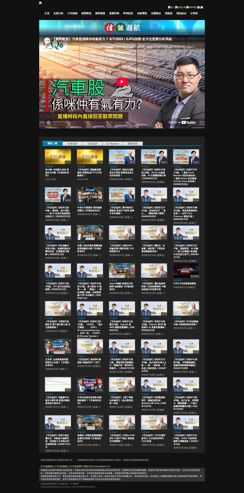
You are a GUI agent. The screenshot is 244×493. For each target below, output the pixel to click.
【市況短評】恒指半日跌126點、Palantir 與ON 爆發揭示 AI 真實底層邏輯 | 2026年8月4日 (153, 325)
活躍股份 (156, 13)
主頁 (46, 13)
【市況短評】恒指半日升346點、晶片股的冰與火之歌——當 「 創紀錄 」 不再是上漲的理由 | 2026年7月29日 (153, 365)
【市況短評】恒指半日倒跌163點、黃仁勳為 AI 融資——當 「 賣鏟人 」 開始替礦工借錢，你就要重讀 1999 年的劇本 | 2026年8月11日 (89, 290)
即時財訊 (128, 13)
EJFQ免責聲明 (76, 466)
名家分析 (58, 13)
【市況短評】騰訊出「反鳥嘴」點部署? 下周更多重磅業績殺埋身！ (153, 248)
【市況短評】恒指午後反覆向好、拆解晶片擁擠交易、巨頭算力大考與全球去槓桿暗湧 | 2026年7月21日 (58, 441)
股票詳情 (114, 13)
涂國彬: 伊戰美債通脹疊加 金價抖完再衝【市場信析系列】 (89, 438)
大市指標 (72, 13)
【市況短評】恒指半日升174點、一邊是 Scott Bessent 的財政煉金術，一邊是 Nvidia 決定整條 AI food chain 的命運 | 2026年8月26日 (185, 176)
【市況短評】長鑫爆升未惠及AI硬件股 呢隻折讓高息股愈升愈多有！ (57, 400)
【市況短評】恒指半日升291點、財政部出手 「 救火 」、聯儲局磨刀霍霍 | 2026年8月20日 (153, 212)
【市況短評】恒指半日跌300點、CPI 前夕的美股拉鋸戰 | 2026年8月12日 (57, 286)
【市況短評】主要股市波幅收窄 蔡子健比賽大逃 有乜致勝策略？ (57, 324)
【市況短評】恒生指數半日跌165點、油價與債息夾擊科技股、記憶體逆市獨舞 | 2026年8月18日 (57, 250)
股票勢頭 (86, 13)
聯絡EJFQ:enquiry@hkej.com (97, 466)
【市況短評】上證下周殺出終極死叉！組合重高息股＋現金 (121, 400)
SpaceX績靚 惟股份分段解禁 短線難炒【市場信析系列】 (121, 286)
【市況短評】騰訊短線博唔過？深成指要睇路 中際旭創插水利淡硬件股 (153, 286)
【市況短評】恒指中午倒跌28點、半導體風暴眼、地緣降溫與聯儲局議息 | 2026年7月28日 (185, 363)
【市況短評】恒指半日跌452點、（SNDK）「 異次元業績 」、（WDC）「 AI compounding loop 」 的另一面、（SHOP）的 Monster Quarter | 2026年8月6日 (90, 330)
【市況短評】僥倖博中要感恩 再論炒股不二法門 (89, 361)
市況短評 (93, 143)
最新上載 (52, 143)
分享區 (194, 13)
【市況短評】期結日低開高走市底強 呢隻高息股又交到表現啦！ (121, 172)
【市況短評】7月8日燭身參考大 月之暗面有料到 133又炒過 (153, 438)
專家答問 (133, 143)
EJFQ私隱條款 (61, 466)
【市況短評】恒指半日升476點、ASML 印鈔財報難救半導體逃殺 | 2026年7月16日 (186, 439)
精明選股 (100, 13)
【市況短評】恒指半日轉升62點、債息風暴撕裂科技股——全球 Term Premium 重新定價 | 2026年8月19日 (185, 213)
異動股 (168, 13)
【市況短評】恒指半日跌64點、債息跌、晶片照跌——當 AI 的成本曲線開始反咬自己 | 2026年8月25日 (58, 212)
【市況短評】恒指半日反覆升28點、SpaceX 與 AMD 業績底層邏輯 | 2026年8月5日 (121, 325)
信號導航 (142, 13)
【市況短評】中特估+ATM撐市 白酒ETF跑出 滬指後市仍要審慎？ (122, 438)
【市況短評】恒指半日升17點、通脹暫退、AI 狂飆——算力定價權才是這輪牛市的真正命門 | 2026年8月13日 (186, 251)
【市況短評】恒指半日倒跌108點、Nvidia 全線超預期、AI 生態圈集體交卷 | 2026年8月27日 (153, 174)
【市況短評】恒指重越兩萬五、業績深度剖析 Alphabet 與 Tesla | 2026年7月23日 (153, 401)
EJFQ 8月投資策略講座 (184, 283)
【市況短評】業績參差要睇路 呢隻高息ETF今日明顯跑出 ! (89, 172)
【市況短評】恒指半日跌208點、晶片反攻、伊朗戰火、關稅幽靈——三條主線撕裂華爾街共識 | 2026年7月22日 (186, 403)
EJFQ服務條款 (47, 466)
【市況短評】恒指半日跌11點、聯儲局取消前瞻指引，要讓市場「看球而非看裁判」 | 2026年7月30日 (122, 363)
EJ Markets (112, 143)
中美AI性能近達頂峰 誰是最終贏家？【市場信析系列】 (89, 400)
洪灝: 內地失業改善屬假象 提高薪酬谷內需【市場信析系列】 (89, 248)
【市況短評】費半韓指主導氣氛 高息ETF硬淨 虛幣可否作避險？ (121, 210)
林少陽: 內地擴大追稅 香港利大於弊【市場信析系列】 (57, 172)
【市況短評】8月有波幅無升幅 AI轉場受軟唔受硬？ (185, 323)
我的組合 (181, 13)
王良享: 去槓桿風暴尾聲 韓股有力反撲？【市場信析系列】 (57, 362)
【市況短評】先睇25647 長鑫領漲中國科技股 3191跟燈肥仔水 (121, 248)
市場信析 (73, 143)
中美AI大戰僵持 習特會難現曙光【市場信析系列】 (89, 209)
